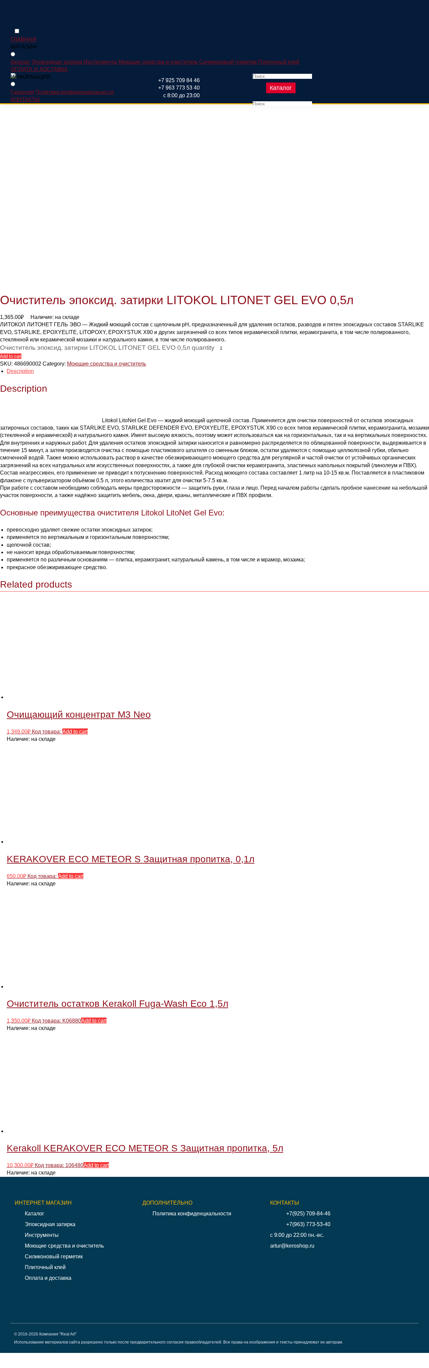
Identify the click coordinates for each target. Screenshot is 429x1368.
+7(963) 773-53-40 (308, 1224)
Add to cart (10, 356)
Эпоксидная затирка (57, 62)
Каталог (281, 88)
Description (20, 371)
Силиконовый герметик (228, 62)
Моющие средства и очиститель (158, 62)
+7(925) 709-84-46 (308, 1213)
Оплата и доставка (48, 1278)
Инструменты (100, 62)
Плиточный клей (278, 62)
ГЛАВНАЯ (23, 39)
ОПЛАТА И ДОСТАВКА (39, 69)
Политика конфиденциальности (74, 92)
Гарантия (22, 92)
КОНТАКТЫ (25, 99)
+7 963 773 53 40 (179, 88)
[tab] (218, 371)
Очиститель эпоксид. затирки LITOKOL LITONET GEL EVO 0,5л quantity (107, 347)
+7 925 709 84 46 (179, 80)
